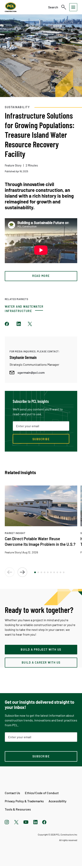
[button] (35, 572)
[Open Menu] (73, 7)
